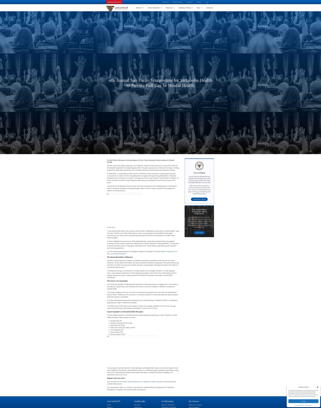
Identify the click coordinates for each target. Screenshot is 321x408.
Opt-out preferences (299, 405)
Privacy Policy (308, 405)
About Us (139, 8)
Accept (303, 401)
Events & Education (154, 8)
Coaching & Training (184, 8)
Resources (169, 8)
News (198, 8)
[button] (317, 387)
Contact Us (209, 8)
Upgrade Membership (114, 2)
